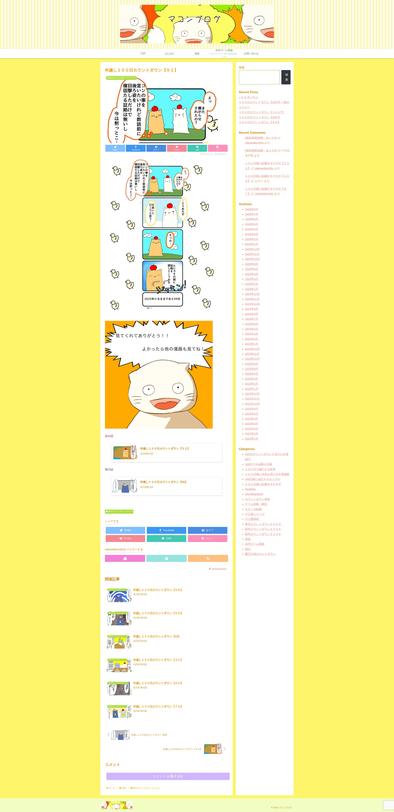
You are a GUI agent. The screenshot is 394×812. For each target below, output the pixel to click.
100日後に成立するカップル (262, 479)
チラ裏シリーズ (254, 514)
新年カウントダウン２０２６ (263, 534)
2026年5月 (251, 224)
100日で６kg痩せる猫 (258, 464)
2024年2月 (251, 339)
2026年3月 (251, 234)
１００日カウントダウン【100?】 (260, 117)
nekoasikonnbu (254, 142)
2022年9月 (251, 408)
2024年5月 (251, 329)
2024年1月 (251, 344)
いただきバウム (248, 97)
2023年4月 (251, 374)
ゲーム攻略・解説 (256, 504)
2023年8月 (251, 368)
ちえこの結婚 (253, 509)
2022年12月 (252, 393)
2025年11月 (252, 254)
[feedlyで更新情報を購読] (166, 558)
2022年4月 (251, 423)
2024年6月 (251, 324)
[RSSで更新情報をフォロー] (208, 558)
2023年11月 (252, 353)
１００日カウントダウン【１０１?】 (262, 112)
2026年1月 (251, 244)
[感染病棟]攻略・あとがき (261, 137)
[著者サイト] (125, 558)
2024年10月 (252, 304)
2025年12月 (252, 249)
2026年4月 (251, 229)
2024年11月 (252, 299)
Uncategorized (254, 494)
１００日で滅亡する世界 (260, 469)
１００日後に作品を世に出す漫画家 (267, 474)
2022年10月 (252, 403)
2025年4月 (251, 274)
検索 (241, 67)
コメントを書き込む (168, 776)
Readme (250, 489)
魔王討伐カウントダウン (260, 554)
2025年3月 (251, 279)
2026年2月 (251, 239)
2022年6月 (251, 413)
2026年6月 (251, 219)
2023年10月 (252, 359)
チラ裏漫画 (252, 519)
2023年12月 (252, 349)
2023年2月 (251, 384)
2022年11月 (252, 398)
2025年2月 (251, 284)
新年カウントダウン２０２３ (263, 524)
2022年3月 (251, 428)
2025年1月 (251, 289)
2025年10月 (252, 259)
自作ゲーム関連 (254, 544)
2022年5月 (251, 418)
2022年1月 (251, 438)
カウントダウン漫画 (257, 499)
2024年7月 (251, 319)
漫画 (248, 539)
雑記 (248, 549)
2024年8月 (251, 314)
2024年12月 (252, 294)
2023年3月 (251, 378)
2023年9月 (251, 363)
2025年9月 (251, 264)
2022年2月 (251, 433)
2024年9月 (251, 309)
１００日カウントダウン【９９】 (259, 122)
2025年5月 (251, 269)
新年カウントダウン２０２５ (120, 511)
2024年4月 (251, 334)
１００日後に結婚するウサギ (263, 484)
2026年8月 (251, 209)
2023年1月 (251, 388)
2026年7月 (251, 214)
